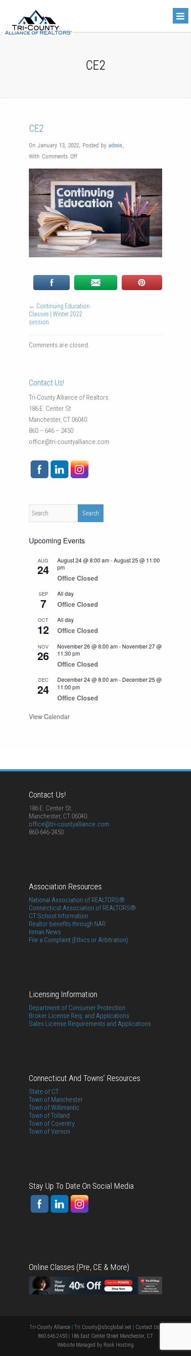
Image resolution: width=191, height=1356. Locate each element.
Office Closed (77, 578)
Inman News (45, 932)
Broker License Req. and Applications (79, 1016)
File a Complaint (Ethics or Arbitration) (78, 940)
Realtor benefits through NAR (67, 924)
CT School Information (58, 916)
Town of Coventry (52, 1124)
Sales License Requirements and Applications (90, 1024)
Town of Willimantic (54, 1108)
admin (115, 145)
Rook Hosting (118, 1345)
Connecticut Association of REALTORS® (82, 908)
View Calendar (49, 716)
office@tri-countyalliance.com (69, 442)
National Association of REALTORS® (77, 900)
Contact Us (148, 1327)
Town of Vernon (49, 1132)
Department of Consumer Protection (77, 1008)
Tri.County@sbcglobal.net (102, 1327)
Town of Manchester (56, 1100)
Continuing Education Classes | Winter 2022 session (59, 314)
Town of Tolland (49, 1116)
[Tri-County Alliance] (38, 34)
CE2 (36, 128)
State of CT (44, 1092)
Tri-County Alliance (49, 1327)
